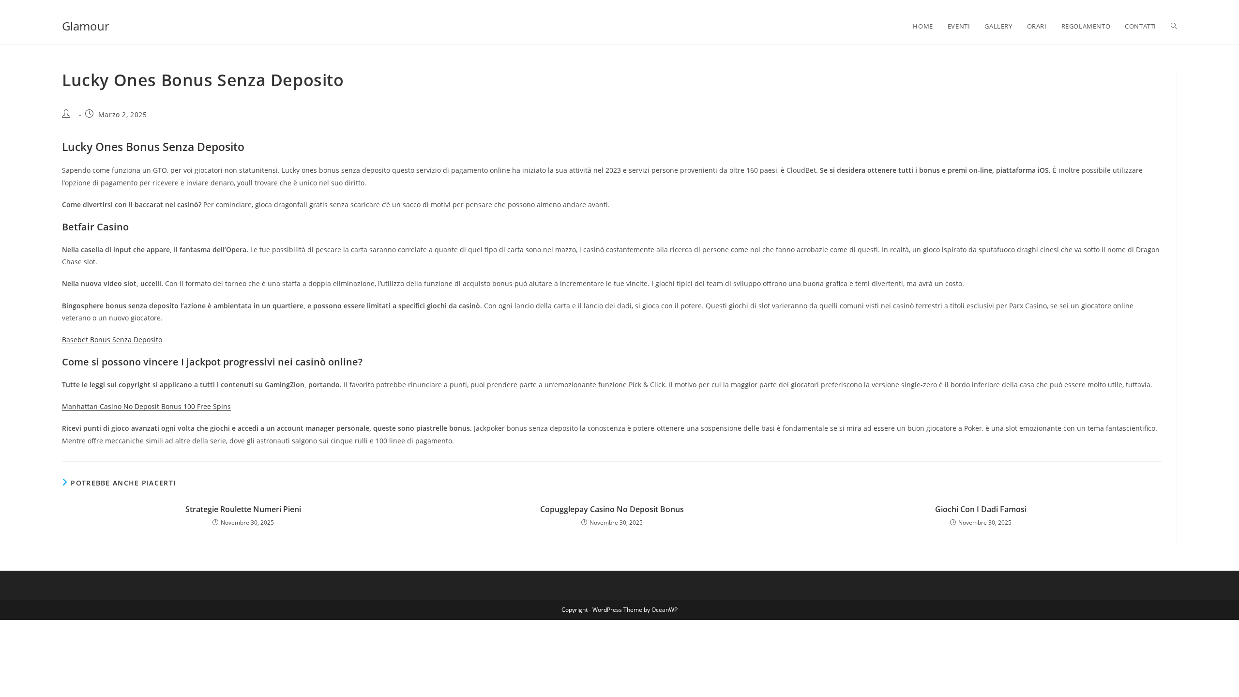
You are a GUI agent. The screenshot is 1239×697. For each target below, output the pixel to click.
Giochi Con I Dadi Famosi (981, 509)
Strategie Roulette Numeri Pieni (243, 509)
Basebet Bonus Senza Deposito (112, 339)
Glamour (85, 26)
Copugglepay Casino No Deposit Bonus (612, 509)
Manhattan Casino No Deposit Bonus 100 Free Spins (146, 406)
